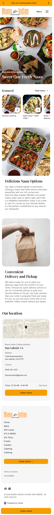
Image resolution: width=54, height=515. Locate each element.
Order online (26, 392)
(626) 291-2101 (11, 370)
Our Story (8, 437)
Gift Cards (9, 430)
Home (7, 422)
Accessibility (9, 476)
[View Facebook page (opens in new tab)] (5, 488)
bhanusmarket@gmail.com (16, 375)
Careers (7, 445)
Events (7, 441)
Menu (39, 11)
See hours (43, 385)
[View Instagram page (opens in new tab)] (9, 488)
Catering (8, 448)
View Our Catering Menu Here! (23, 3)
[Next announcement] (49, 3)
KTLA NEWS (10, 433)
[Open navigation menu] (46, 11)
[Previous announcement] (4, 3)
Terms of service (11, 472)
